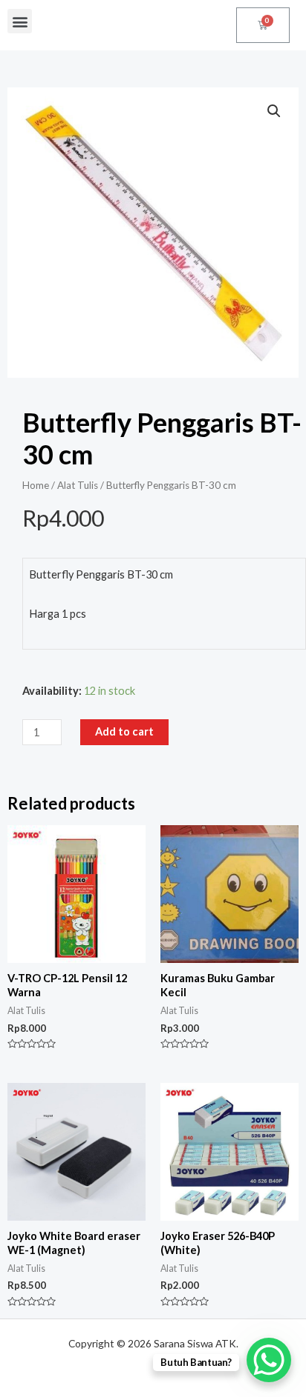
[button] (19, 21)
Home (35, 485)
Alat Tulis (77, 485)
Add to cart (124, 731)
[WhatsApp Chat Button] (269, 1360)
